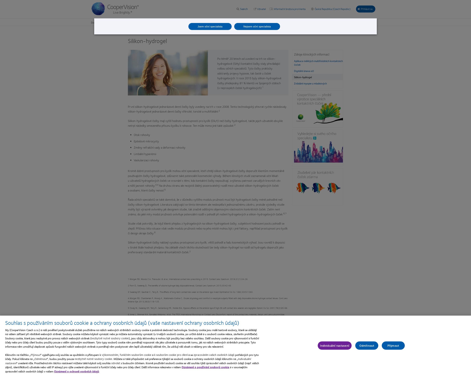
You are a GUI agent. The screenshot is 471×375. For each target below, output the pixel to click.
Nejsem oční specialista (257, 26)
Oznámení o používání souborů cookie (205, 367)
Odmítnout (366, 345)
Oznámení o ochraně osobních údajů (76, 371)
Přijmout (393, 345)
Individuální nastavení (334, 345)
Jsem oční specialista (210, 26)
